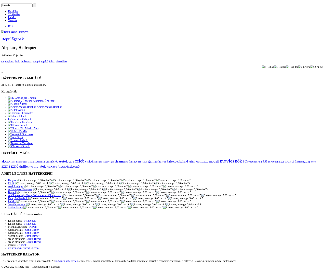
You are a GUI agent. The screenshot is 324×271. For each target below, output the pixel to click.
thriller (24, 166)
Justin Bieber (32, 229)
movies (227, 161)
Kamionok (30, 220)
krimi (192, 161)
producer (252, 161)
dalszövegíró (108, 162)
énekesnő (73, 166)
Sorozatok (27, 134)
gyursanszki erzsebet (19, 248)
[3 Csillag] (292, 67)
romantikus (278, 161)
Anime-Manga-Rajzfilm (49, 106)
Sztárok (23, 140)
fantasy (133, 161)
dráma (120, 161)
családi (89, 161)
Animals (40, 161)
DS (126, 162)
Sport (20, 137)
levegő (36, 61)
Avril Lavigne (15, 186)
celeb (80, 161)
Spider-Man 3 (15, 207)
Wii (48, 167)
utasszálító (61, 61)
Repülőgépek (12, 39)
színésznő (10, 166)
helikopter (26, 61)
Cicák (11, 183)
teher (51, 61)
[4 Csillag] (304, 67)
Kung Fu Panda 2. (18, 198)
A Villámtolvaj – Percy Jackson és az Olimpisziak (34, 195)
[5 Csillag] (316, 67)
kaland (183, 161)
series (300, 161)
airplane (9, 61)
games (153, 161)
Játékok (23, 125)
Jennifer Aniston (16, 204)
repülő (44, 61)
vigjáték (39, 166)
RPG (287, 161)
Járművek (24, 31)
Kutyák (12, 180)
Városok (12, 20)
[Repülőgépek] (9, 31)
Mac (197, 162)
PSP (270, 162)
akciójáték (32, 162)
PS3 (265, 161)
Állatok (23, 103)
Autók (21, 110)
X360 (53, 166)
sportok (312, 161)
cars (71, 161)
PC (245, 161)
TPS (31, 167)
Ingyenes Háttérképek (19, 119)
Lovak (35, 248)
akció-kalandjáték (18, 161)
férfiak (144, 162)
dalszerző (98, 162)
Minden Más (31, 128)
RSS (10, 26)
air (2, 61)
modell (214, 161)
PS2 (260, 161)
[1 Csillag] (268, 67)
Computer (27, 113)
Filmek (22, 116)
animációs (52, 161)
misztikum (204, 162)
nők (238, 161)
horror (162, 161)
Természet (27, 143)
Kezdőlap (13, 11)
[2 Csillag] (280, 67)
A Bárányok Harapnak (20, 189)
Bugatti (12, 192)
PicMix (12, 17)
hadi (17, 61)
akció (5, 161)
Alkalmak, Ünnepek (43, 100)
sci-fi (293, 161)
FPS (139, 162)
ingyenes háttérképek (66, 261)
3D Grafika (14, 14)
